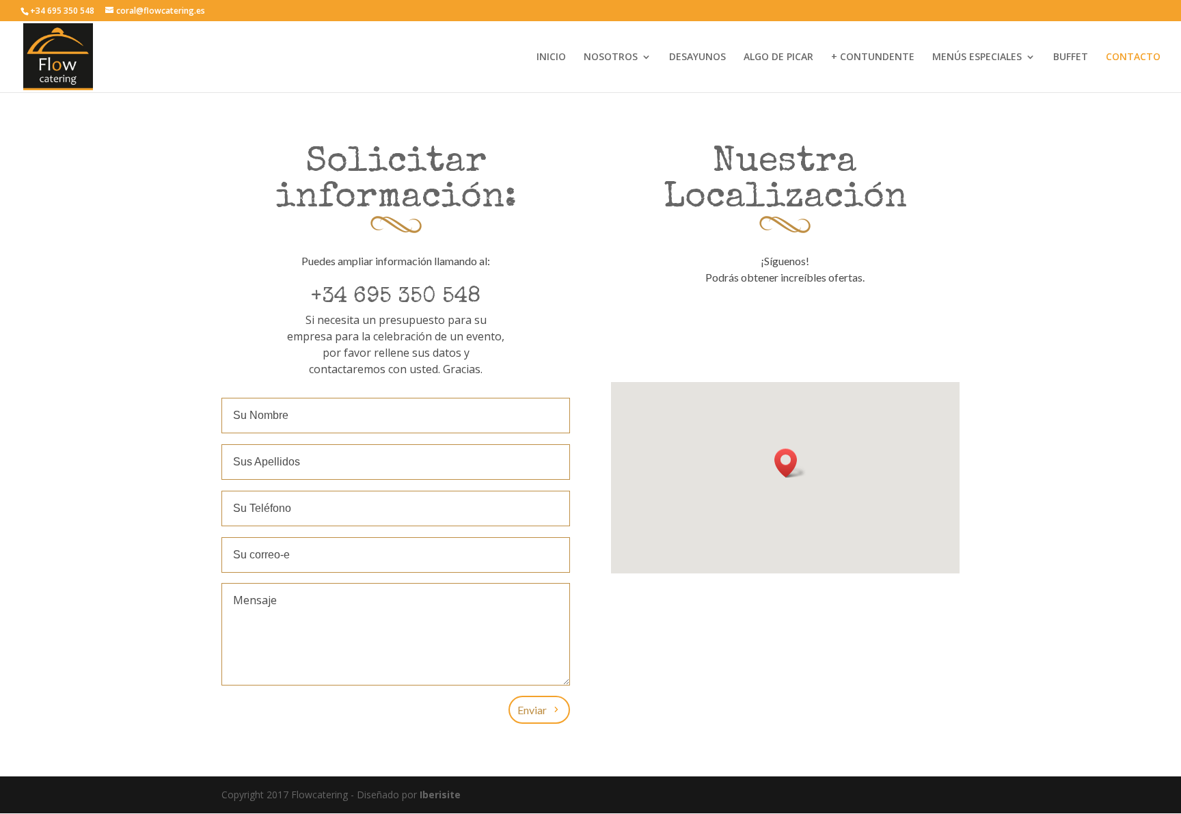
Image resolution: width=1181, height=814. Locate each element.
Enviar (532, 709)
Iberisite (440, 794)
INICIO (551, 57)
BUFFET (1070, 57)
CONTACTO (1133, 57)
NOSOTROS (611, 57)
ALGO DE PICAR (778, 57)
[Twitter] (782, 316)
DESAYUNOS (697, 57)
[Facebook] (755, 316)
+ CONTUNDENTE (872, 57)
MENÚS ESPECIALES (977, 57)
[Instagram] (810, 316)
